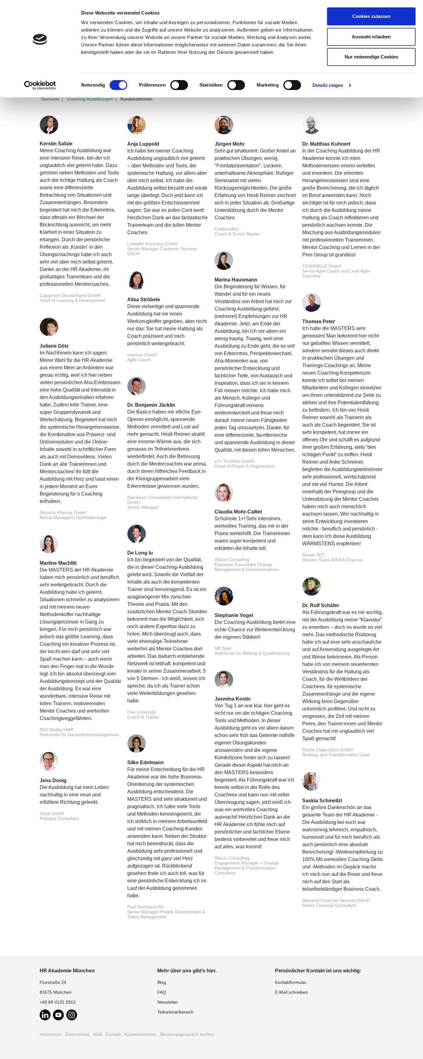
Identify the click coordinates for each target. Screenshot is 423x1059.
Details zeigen (327, 85)
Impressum (51, 1034)
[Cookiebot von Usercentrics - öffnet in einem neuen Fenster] (40, 85)
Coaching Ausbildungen (90, 98)
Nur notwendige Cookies (371, 56)
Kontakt (113, 1034)
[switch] (179, 85)
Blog (161, 982)
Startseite (50, 98)
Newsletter (167, 1002)
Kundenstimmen (140, 1034)
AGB (97, 1034)
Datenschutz (77, 1034)
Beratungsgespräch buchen (187, 1034)
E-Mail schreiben (291, 992)
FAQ (161, 992)
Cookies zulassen (371, 16)
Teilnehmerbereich (175, 1012)
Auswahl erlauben (371, 36)
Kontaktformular (290, 982)
